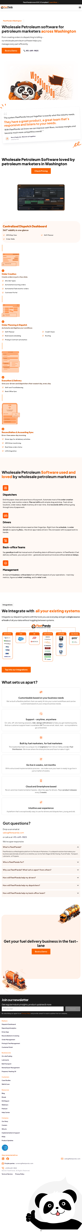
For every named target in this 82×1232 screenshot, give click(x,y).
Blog (3, 1093)
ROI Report (5, 1101)
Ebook (4, 1097)
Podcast (4, 1108)
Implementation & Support (11, 1133)
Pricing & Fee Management (11, 1043)
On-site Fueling (7, 1056)
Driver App (5, 1032)
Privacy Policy (19, 1174)
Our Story (5, 1121)
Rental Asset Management (11, 1067)
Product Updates (7, 1140)
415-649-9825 (20, 837)
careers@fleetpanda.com (24, 1163)
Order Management (8, 1039)
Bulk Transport (6, 1064)
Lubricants (5, 1060)
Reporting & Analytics (9, 1028)
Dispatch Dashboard (9, 1024)
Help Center (6, 1112)
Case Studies (6, 1080)
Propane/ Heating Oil (9, 1071)
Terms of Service (7, 1174)
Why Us (4, 1129)
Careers (4, 1125)
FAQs (3, 1136)
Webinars (5, 1105)
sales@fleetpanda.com (13, 832)
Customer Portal (7, 1047)
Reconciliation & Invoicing (10, 1036)
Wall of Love (6, 1084)
